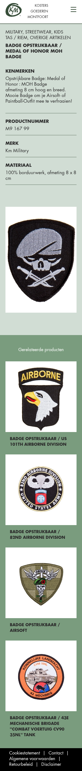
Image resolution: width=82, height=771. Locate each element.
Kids (58, 32)
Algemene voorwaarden (32, 758)
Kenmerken (20, 71)
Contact (56, 753)
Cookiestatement (24, 753)
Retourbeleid (21, 764)
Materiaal (18, 165)
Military (14, 32)
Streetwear (38, 32)
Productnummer (27, 121)
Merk (12, 143)
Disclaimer (51, 764)
